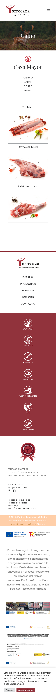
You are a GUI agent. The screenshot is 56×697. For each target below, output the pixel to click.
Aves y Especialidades (28, 396)
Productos (28, 284)
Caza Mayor (28, 329)
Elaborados (28, 362)
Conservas (28, 379)
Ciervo (28, 77)
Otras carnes (28, 429)
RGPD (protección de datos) (22, 508)
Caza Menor (28, 346)
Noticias (28, 297)
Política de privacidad (19, 499)
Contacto (28, 304)
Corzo (28, 86)
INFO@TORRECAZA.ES (18, 487)
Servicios (28, 290)
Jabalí (28, 82)
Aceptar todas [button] (25, 690)
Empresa (28, 277)
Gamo (28, 90)
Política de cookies (17, 502)
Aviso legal (13, 505)
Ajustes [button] (9, 690)
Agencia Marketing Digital (23, 524)
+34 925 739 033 (15, 484)
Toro (28, 413)
